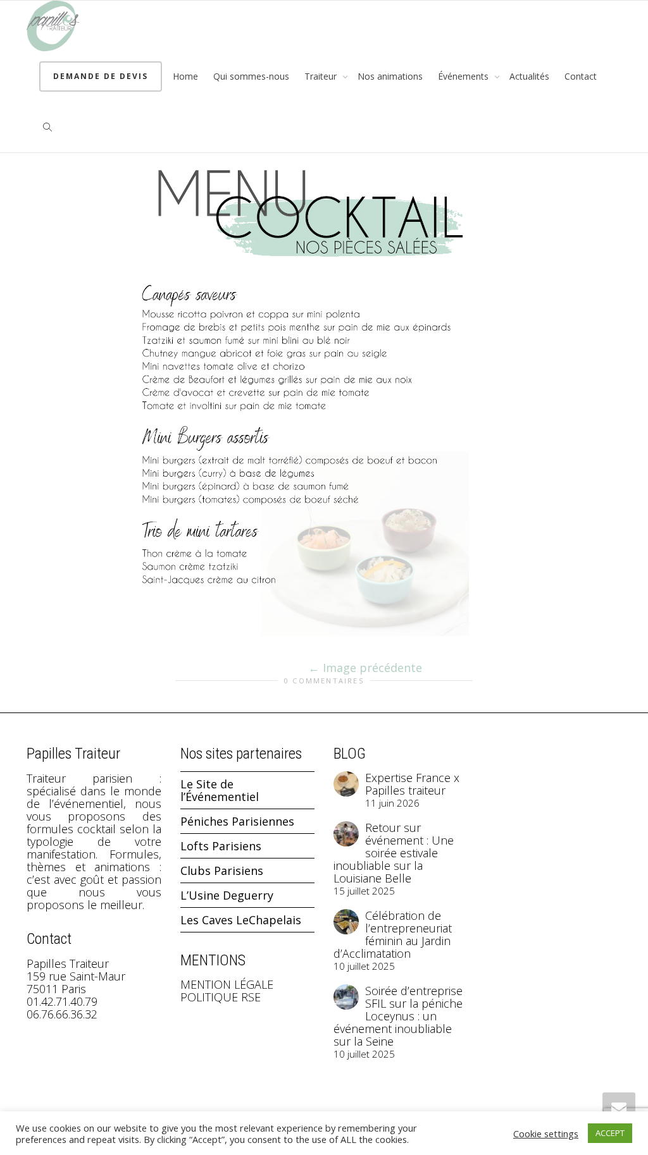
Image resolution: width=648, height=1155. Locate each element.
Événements (464, 76)
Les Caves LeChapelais (240, 919)
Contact (580, 76)
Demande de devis (100, 76)
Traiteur (321, 76)
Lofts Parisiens (220, 845)
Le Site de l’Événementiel (219, 790)
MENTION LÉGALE (226, 984)
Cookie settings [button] (545, 1133)
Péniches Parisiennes (237, 821)
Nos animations (390, 76)
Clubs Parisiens (221, 870)
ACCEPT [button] (610, 1133)
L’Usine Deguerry (226, 895)
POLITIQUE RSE (220, 997)
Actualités (529, 76)
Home (185, 76)
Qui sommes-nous (251, 76)
